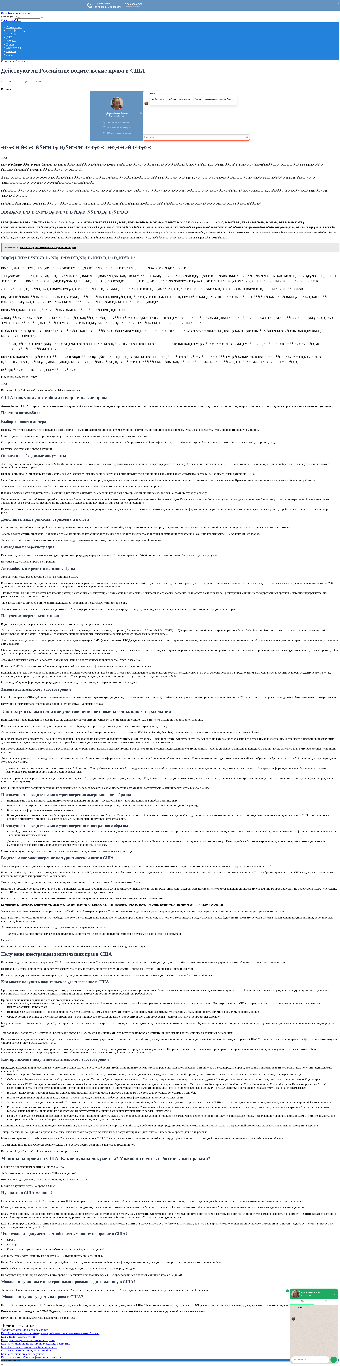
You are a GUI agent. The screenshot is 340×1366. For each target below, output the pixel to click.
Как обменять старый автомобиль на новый (29, 1347)
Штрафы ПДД (15, 30)
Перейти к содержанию (16, 13)
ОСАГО (11, 34)
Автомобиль (14, 27)
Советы (11, 51)
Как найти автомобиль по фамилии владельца (31, 1357)
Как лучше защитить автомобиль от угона (28, 1340)
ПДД (9, 54)
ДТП (9, 37)
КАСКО (11, 40)
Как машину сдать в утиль (18, 1336)
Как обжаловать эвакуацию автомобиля (26, 1350)
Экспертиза (13, 47)
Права (10, 44)
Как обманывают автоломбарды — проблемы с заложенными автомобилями (50, 1333)
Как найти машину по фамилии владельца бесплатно (35, 1343)
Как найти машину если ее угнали (23, 1354)
